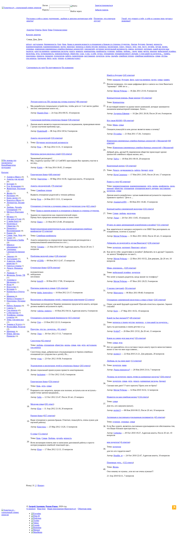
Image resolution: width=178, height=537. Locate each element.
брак (64, 44)
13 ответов (136, 361)
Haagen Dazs (42, 113)
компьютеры (89, 51)
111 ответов (163, 225)
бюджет (149, 44)
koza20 (40, 281)
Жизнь (10, 193)
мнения (153, 51)
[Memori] (35, 530)
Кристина (41, 427)
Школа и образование (12, 246)
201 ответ (49, 404)
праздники (31, 56)
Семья (44, 438)
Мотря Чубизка (120, 91)
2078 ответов (53, 267)
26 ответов (140, 338)
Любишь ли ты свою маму (118, 361)
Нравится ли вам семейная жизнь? (122, 397)
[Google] (35, 525)
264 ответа (165, 377)
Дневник (11, 273)
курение (111, 51)
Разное (10, 233)
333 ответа (66, 154)
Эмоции (10, 256)
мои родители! (113, 442)
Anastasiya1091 (120, 202)
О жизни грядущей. (115, 288)
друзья (158, 47)
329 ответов (130, 268)
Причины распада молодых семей (45, 154)
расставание (89, 56)
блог (59, 44)
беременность (50, 44)
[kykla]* (116, 331)
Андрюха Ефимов (121, 113)
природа (40, 56)
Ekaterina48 (42, 131)
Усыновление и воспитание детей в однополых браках (54, 366)
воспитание (113, 47)
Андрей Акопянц (37, 506)
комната (79, 51)
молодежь (30, 54)
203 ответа (85, 366)
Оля (39, 322)
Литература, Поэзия (15, 202)
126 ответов (62, 288)
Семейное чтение (44, 190)
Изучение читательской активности (52, 142)
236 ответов (153, 243)
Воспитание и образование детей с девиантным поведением (57, 299)
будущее (141, 44)
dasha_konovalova (45, 292)
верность (158, 44)
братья (134, 44)
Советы (10, 308)
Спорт (9, 238)
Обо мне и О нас (14, 219)
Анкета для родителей (40, 138)
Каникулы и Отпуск (16, 291)
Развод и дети (113, 182)
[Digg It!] (35, 516)
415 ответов (74, 318)
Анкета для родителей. (40, 186)
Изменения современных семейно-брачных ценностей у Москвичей (137, 141)
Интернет (11, 195)
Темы (50, 30)
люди (134, 51)
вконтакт (71, 47)
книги (72, 51)
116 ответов (56, 138)
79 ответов (57, 186)
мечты (146, 51)
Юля (39, 408)
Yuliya (116, 159)
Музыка (10, 217)
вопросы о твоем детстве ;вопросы (91, 47)
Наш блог (41, 509)
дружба (151, 47)
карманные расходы (59, 51)
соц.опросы (31, 58)
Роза (39, 147)
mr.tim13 (117, 354)
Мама (115, 125)
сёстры (164, 56)
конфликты (101, 51)
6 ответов (125, 442)
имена (131, 49)
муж (38, 54)
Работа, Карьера (14, 305)
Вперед (41, 485)
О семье (34, 434)
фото (49, 58)
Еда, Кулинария (14, 186)
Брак (38, 438)
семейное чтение (126, 56)
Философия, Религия (16, 327)
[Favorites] (36, 513)
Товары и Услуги (14, 324)
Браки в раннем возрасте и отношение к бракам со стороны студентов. (67, 211)
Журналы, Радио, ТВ (16, 275)
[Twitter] (35, 520)
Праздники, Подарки (16, 301)
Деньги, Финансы (15, 268)
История (10, 289)
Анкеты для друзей (15, 179)
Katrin (39, 167)
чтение (61, 58)
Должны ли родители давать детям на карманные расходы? (133, 377)
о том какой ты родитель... (151, 54)
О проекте (31, 509)
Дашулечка (42, 179)
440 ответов (54, 174)
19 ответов (131, 166)
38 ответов (128, 120)
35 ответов (146, 98)
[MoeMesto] (36, 532)
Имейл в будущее (114, 75)
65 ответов (125, 182)
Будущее (10, 184)
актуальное (38, 44)
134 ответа (143, 397)
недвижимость (47, 54)
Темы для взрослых (15, 320)
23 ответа (89, 299)
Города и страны (14, 266)
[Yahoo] (35, 523)
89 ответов (82, 102)
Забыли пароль (101, 10)
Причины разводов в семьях (43, 288)
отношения (109, 54)
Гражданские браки (39, 174)
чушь (39, 359)
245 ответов (128, 75)
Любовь (51, 438)
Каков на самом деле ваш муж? (120, 338)
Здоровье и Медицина (11, 281)
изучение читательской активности (111, 49)
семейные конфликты (144, 56)
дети (134, 47)
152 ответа (128, 462)
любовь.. (127, 51)
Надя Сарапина (120, 174)
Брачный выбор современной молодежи (125, 209)
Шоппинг (11, 331)
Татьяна (40, 247)
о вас (82, 54)
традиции (41, 58)
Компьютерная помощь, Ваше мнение (124, 98)
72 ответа (43, 434)
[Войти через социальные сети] (86, 11)
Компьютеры (118, 102)
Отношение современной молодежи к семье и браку (130, 300)
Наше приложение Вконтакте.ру (61, 509)
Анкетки (30, 30)
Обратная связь (84, 509)
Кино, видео (12, 198)
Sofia (39, 397)
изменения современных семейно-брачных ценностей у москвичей (65, 49)
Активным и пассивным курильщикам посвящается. (130, 417)
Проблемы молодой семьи (42, 256)
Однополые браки (38, 267)
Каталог (5, 172)
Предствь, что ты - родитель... (43, 329)
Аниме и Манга (14, 177)
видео (63, 47)
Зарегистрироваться (104, 5)
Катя (115, 311)
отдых (100, 54)
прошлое (49, 56)
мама (140, 51)
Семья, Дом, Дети (14, 235)
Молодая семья (37, 404)
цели (54, 58)
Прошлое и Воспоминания (13, 229)
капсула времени (42, 51)
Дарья (116, 218)
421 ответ (91, 206)
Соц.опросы (12, 310)
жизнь (164, 47)
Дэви (39, 334)
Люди (44, 30)
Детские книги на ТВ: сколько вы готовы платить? (53, 102)
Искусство (11, 287)
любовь (119, 51)
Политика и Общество (12, 225)
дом (139, 47)
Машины (11, 296)
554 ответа (53, 381)
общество (74, 54)
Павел (40, 222)
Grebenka (117, 433)
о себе (93, 54)
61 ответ (62, 329)
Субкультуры (12, 312)
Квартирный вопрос (116, 166)
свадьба (114, 56)
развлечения (77, 56)
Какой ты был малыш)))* (118, 318)
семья (157, 56)
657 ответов (49, 415)
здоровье (30, 49)
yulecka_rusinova (44, 311)
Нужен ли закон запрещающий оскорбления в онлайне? (131, 225)
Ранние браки (36, 415)
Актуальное (12, 259)
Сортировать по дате (35, 67)
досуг (144, 47)
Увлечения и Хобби (15, 240)
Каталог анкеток (33, 35)
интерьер (148, 49)
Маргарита (118, 293)
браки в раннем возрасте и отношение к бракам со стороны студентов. (98, 44)
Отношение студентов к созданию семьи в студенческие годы (58, 206)
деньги (128, 47)
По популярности (53, 67)
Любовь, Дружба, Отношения (14, 208)
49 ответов (135, 318)
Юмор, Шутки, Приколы (13, 335)
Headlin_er (118, 455)
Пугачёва (117, 134)
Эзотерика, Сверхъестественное (16, 250)
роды (107, 56)
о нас (87, 54)
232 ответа (148, 209)
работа (68, 56)
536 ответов (73, 120)
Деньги (116, 170)
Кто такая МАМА (115, 120)
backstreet (41, 374)
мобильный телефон (167, 51)
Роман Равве (52, 506)
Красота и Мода (14, 200)
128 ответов (60, 256)
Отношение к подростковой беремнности (48, 318)
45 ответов (159, 417)
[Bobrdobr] (36, 527)
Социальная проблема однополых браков (48, 120)
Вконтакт (135, 247)
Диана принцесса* (121, 370)
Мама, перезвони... (115, 268)
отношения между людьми (126, 54)
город (121, 47)
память (167, 54)
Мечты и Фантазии (15, 212)
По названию (67, 67)
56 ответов (130, 288)
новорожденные (62, 54)
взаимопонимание (51, 47)
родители (100, 56)
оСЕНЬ (40, 260)
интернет (139, 49)
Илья (39, 449)
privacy (29, 44)
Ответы (38, 30)
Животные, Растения (16, 188)
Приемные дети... (114, 462)
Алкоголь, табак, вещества (14, 262)
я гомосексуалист (72, 58)
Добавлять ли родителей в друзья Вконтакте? (127, 243)
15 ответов (47, 231)
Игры (9, 284)
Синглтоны (35, 341)
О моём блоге (13, 221)
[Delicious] (36, 518)
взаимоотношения (34, 47)
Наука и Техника (14, 298)
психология (59, 56)
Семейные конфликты (46, 235)
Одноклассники (60, 30)
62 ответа (46, 341)
